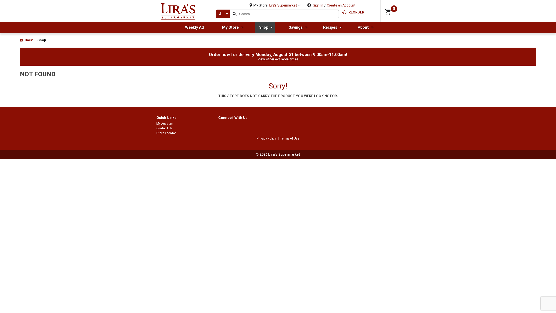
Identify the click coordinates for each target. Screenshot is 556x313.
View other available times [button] (278, 59)
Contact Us (164, 128)
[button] (285, 5)
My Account (164, 123)
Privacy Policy (266, 138)
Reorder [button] (356, 12)
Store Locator (166, 133)
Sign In (318, 5)
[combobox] (223, 14)
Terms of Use (289, 138)
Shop (41, 40)
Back (28, 40)
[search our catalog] (234, 14)
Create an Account (341, 5)
